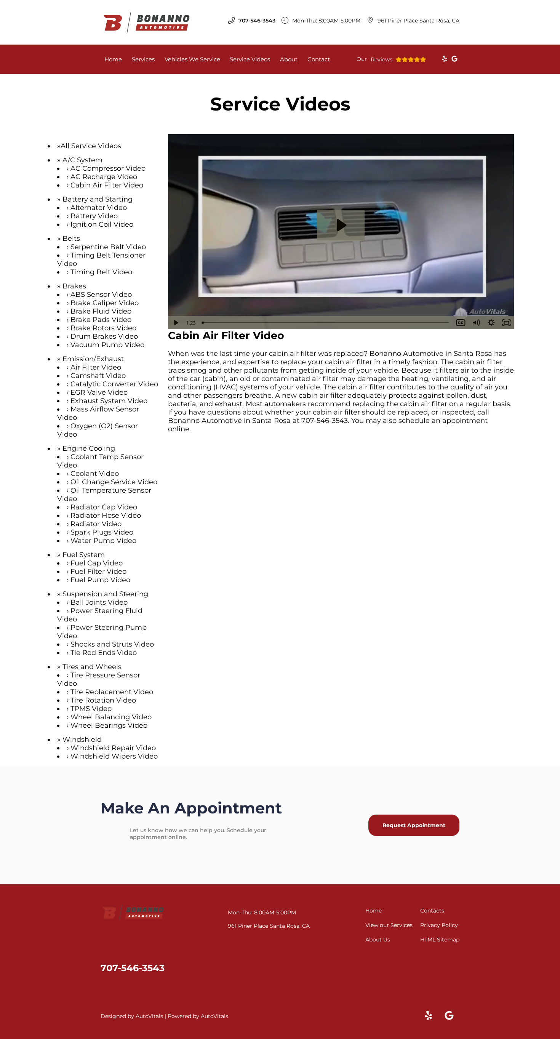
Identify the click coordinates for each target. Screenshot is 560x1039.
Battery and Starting (97, 199)
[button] (445, 59)
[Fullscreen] (506, 322)
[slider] (326, 322)
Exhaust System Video (108, 401)
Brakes (74, 286)
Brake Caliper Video (104, 303)
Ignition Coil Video (101, 224)
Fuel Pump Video (100, 580)
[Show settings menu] (491, 322)
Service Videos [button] (250, 59)
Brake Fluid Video (100, 311)
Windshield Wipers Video (114, 756)
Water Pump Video (103, 540)
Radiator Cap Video (103, 507)
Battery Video (94, 216)
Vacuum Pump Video (107, 345)
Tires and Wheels (92, 667)
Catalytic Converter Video (114, 384)
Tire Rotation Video (103, 700)
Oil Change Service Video (113, 482)
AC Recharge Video (103, 177)
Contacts (432, 910)
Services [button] (143, 59)
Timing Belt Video (101, 272)
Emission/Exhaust (93, 359)
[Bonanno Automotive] (147, 22)
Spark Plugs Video (101, 532)
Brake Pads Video (100, 319)
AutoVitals (149, 1016)
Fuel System (83, 555)
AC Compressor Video (108, 168)
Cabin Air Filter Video (106, 185)
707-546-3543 (324, 420)
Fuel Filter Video (98, 571)
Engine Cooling (88, 448)
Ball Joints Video (99, 602)
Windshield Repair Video (113, 748)
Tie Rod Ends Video (103, 652)
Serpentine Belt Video (108, 247)
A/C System (82, 160)
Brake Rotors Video (103, 328)
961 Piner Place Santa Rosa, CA (418, 20)
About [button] (289, 59)
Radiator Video (96, 524)
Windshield (82, 739)
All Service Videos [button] (91, 146)
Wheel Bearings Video (108, 725)
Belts (71, 238)
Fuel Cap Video (96, 563)
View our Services (389, 925)
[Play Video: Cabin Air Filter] (341, 225)
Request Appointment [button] (413, 825)
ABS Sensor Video (101, 294)
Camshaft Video (98, 375)
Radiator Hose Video (105, 515)
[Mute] (475, 322)
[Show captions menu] (460, 322)
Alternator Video (98, 207)
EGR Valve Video (99, 392)
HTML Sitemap (439, 939)
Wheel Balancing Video (111, 717)
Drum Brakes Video (104, 336)
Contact (318, 59)
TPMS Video (91, 708)
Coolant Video (94, 473)
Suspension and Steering (105, 594)
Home (113, 59)
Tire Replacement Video (111, 692)
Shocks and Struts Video (112, 644)
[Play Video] (175, 322)
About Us (377, 939)
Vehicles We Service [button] (192, 59)
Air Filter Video (95, 367)
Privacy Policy (439, 925)
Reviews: (375, 59)
